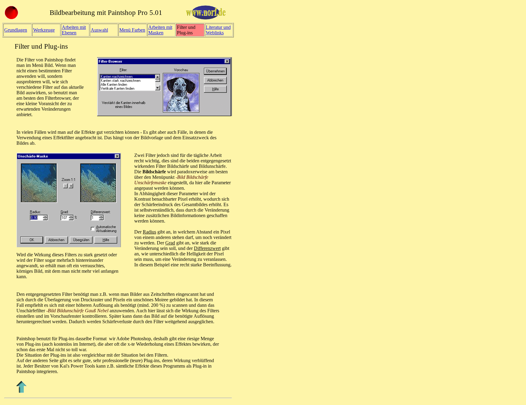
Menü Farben (132, 30)
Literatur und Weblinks (218, 30)
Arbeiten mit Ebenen (74, 30)
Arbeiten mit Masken (160, 30)
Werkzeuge (44, 30)
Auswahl (99, 30)
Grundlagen (15, 30)
